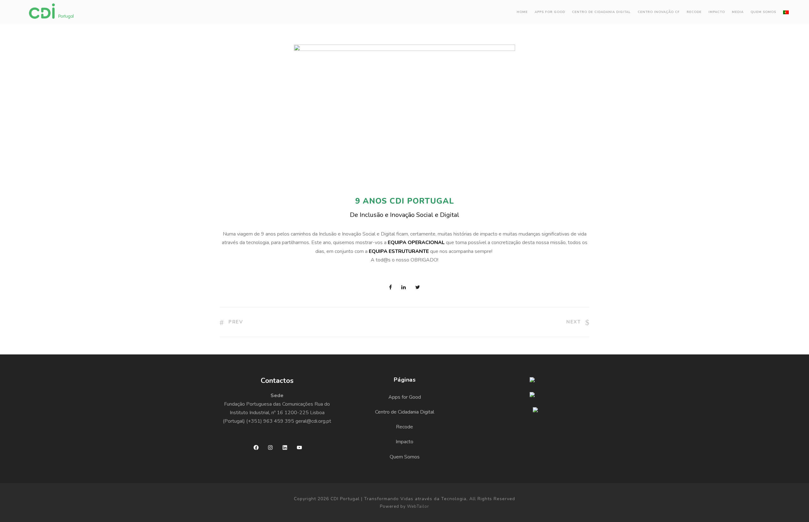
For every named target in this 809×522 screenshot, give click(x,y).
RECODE (694, 12)
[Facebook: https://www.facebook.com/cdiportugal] (256, 448)
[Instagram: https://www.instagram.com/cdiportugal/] (270, 448)
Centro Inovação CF (659, 12)
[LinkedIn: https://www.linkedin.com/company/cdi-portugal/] (285, 448)
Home (522, 12)
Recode (404, 426)
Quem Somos (763, 12)
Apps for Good (550, 12)
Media (738, 12)
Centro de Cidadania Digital (601, 12)
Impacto (717, 12)
